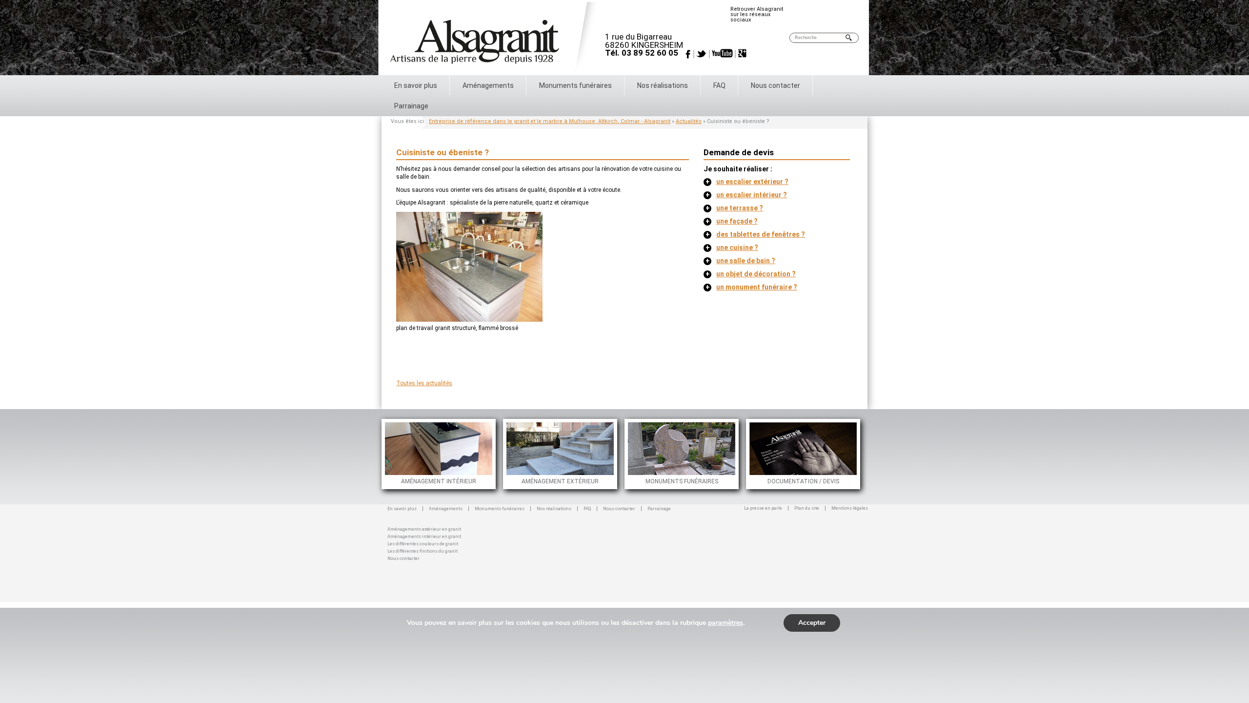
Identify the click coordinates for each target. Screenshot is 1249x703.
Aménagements (488, 85)
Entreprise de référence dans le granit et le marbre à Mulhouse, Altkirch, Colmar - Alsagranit (549, 121)
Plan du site (806, 508)
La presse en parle (763, 508)
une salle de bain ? (740, 261)
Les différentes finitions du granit (422, 550)
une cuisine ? (731, 247)
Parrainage (411, 106)
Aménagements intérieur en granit (424, 536)
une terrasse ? (734, 208)
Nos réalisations (662, 85)
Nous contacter (775, 85)
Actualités (689, 121)
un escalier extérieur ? (746, 182)
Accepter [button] (812, 622)
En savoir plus (415, 85)
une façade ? (731, 221)
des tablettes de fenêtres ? (755, 234)
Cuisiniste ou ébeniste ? (442, 152)
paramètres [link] (725, 622)
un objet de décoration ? (750, 274)
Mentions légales (849, 508)
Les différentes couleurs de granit (422, 543)
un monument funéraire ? (751, 287)
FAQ (719, 85)
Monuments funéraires (575, 85)
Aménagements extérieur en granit (424, 528)
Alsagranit (497, 38)
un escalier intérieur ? (746, 195)
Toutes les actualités (424, 383)
